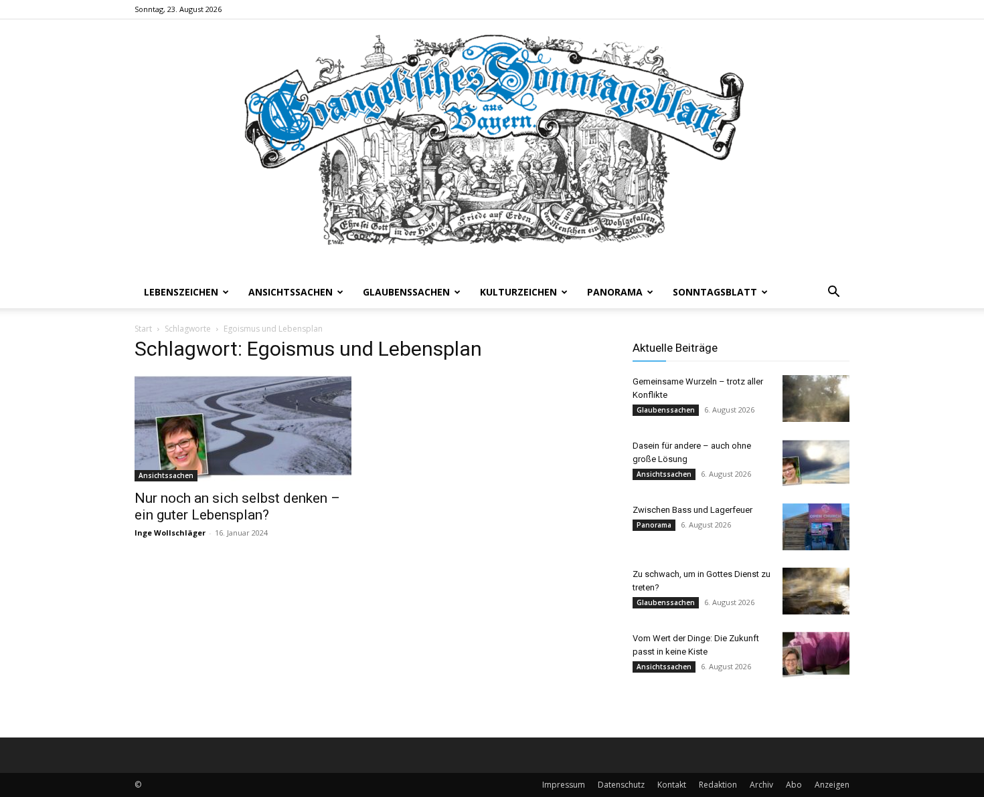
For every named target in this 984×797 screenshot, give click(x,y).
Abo (794, 784)
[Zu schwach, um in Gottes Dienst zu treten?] (816, 591)
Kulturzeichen (518, 292)
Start (143, 328)
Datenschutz (621, 784)
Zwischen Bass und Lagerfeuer (692, 510)
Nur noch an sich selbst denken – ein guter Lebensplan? (237, 506)
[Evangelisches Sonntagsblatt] (492, 147)
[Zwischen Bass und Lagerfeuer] (816, 526)
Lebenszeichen (181, 292)
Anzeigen (832, 784)
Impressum (563, 784)
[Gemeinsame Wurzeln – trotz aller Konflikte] (816, 398)
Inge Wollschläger (170, 533)
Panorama (615, 292)
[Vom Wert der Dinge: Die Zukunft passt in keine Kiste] (816, 655)
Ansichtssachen (290, 292)
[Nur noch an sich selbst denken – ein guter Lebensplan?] (243, 427)
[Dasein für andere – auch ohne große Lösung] (816, 462)
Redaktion (718, 784)
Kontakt (671, 784)
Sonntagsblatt (715, 292)
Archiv (761, 784)
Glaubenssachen (406, 292)
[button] (833, 293)
